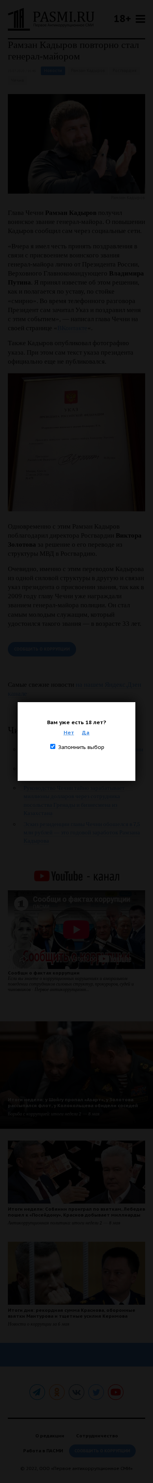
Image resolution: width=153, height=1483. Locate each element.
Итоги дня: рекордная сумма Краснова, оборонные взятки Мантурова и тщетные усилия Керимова (71, 1313)
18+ (122, 18)
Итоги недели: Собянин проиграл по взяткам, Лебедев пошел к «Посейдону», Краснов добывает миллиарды (76, 1212)
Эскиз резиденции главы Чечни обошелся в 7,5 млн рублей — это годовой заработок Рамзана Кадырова (82, 832)
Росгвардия (125, 70)
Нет (69, 732)
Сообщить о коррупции (42, 649)
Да (85, 732)
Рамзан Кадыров (88, 70)
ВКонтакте (72, 328)
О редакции (49, 1436)
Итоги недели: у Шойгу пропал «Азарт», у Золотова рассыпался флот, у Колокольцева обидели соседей (73, 1102)
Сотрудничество (97, 1436)
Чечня (17, 80)
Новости (53, 70)
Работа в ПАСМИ (43, 1450)
